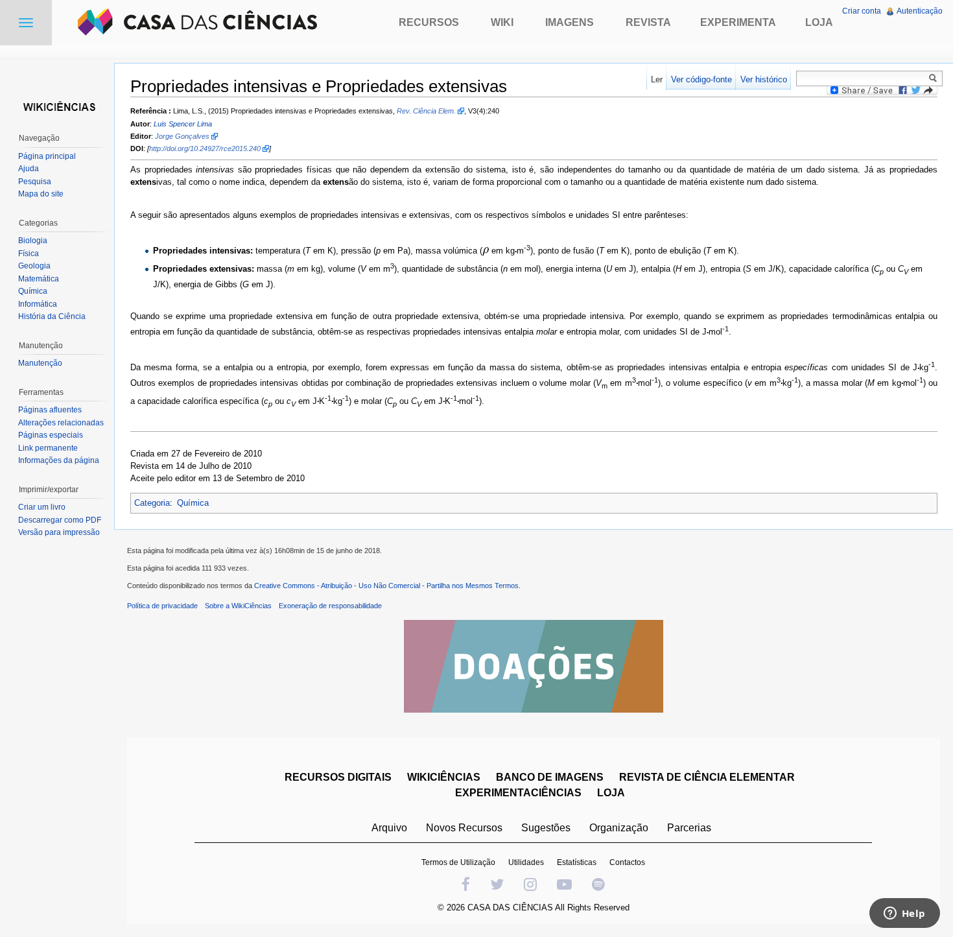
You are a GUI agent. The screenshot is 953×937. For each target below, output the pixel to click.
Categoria (152, 503)
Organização (618, 827)
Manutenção (40, 363)
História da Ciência (52, 316)
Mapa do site (41, 193)
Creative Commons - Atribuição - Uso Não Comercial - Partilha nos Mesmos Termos (386, 585)
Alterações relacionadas (61, 422)
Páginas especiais (50, 435)
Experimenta (738, 22)
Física (28, 253)
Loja (819, 22)
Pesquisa (34, 181)
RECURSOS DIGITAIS (338, 777)
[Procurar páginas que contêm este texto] (935, 77)
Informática (37, 304)
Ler (657, 79)
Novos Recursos (464, 827)
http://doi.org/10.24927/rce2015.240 (205, 148)
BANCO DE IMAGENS (550, 777)
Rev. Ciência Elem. (426, 111)
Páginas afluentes (50, 409)
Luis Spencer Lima (183, 124)
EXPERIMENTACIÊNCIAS (518, 792)
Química (193, 503)
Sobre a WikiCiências (238, 606)
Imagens (569, 22)
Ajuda (28, 168)
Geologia (34, 265)
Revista (648, 22)
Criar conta (861, 11)
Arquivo (389, 827)
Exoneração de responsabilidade (330, 606)
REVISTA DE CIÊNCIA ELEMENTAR (707, 777)
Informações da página (58, 460)
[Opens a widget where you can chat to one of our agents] (904, 914)
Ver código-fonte (701, 79)
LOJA (611, 792)
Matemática (38, 278)
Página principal (47, 156)
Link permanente (48, 448)
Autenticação (920, 11)
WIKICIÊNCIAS (443, 777)
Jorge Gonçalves (182, 136)
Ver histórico (763, 79)
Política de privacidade (162, 606)
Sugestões (546, 827)
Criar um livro (41, 507)
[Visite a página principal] (57, 105)
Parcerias (689, 827)
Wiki (502, 22)
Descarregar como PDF (59, 520)
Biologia (32, 240)
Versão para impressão (59, 532)
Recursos (429, 22)
